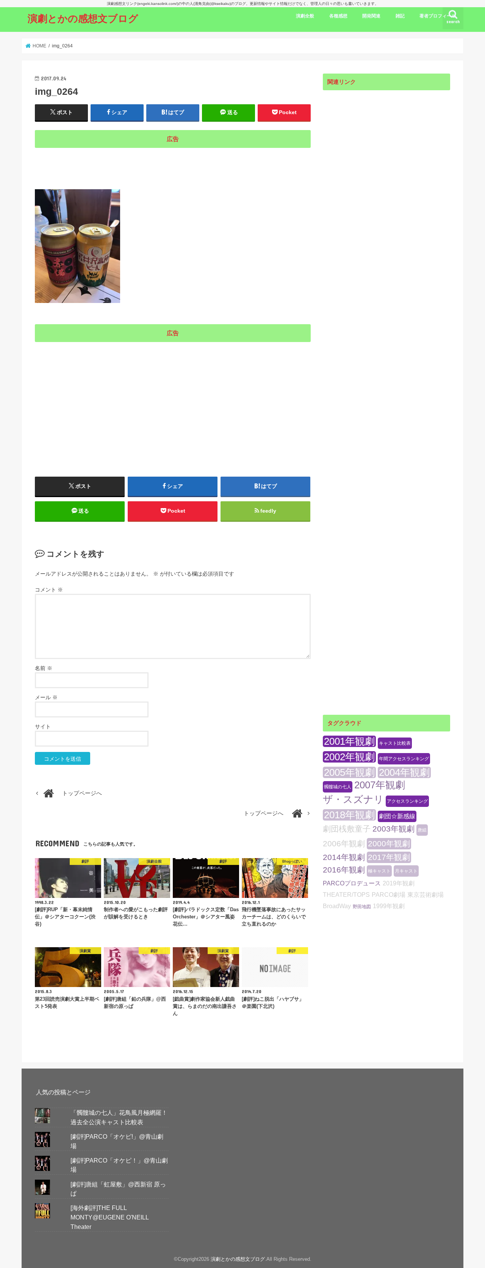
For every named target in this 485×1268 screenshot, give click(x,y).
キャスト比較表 (395, 743)
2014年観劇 (344, 857)
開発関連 (371, 16)
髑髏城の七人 (337, 786)
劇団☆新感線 (397, 816)
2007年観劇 (379, 784)
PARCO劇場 (388, 894)
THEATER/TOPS (346, 894)
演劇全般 (305, 16)
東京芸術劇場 (425, 894)
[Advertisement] (172, 163)
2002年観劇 (349, 757)
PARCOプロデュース (352, 883)
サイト (43, 726)
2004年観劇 (404, 772)
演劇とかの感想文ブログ (83, 18)
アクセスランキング (407, 801)
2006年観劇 (344, 843)
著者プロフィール (437, 16)
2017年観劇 (389, 857)
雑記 (400, 16)
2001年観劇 (349, 741)
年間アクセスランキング (404, 758)
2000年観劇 (389, 843)
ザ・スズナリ (353, 799)
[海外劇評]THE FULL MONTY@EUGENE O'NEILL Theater (109, 1217)
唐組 (422, 830)
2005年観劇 (349, 772)
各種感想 (338, 16)
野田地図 (362, 906)
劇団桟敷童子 (347, 828)
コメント (49, 590)
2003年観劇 (393, 828)
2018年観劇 (349, 815)
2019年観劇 (399, 883)
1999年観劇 (389, 906)
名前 (43, 668)
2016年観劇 (344, 869)
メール (46, 697)
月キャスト (406, 871)
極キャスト (379, 871)
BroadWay (337, 906)
